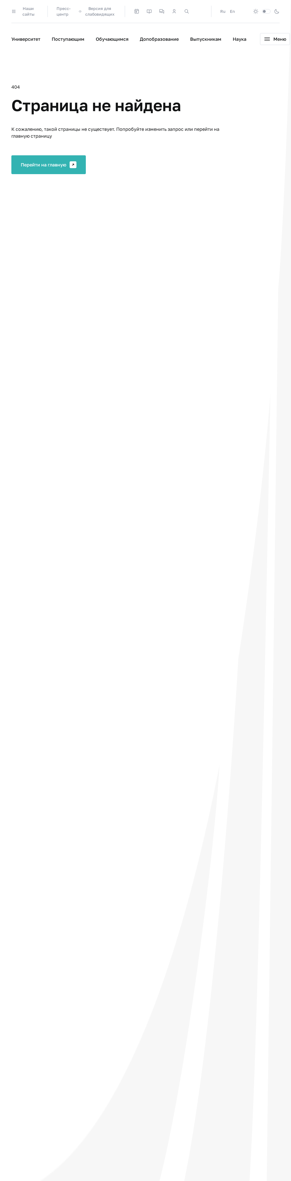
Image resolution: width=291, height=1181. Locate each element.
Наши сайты (28, 11)
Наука (239, 39)
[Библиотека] (149, 11)
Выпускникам (205, 39)
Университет (25, 39)
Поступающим (68, 39)
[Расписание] (137, 11)
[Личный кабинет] (174, 11)
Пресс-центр (63, 11)
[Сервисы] (162, 11)
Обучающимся (112, 39)
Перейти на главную (43, 165)
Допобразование (159, 39)
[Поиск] (187, 11)
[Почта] (199, 11)
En (232, 11)
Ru (222, 11)
